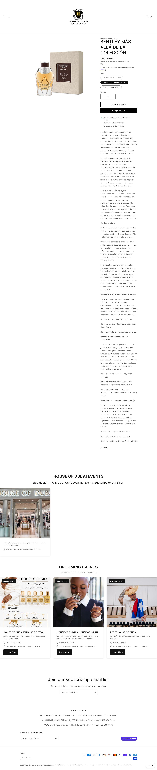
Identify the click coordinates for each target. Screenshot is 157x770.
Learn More (11, 652)
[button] (4, 17)
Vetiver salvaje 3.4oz (111, 87)
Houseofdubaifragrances (33, 765)
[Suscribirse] (95, 692)
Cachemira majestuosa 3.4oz (114, 82)
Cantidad (103, 92)
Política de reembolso (64, 765)
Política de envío (109, 765)
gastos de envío (108, 61)
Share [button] (105, 448)
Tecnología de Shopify (48, 765)
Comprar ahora (118, 111)
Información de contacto (124, 765)
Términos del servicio (95, 765)
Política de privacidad (80, 765)
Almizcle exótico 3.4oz (113, 78)
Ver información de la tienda (113, 126)
